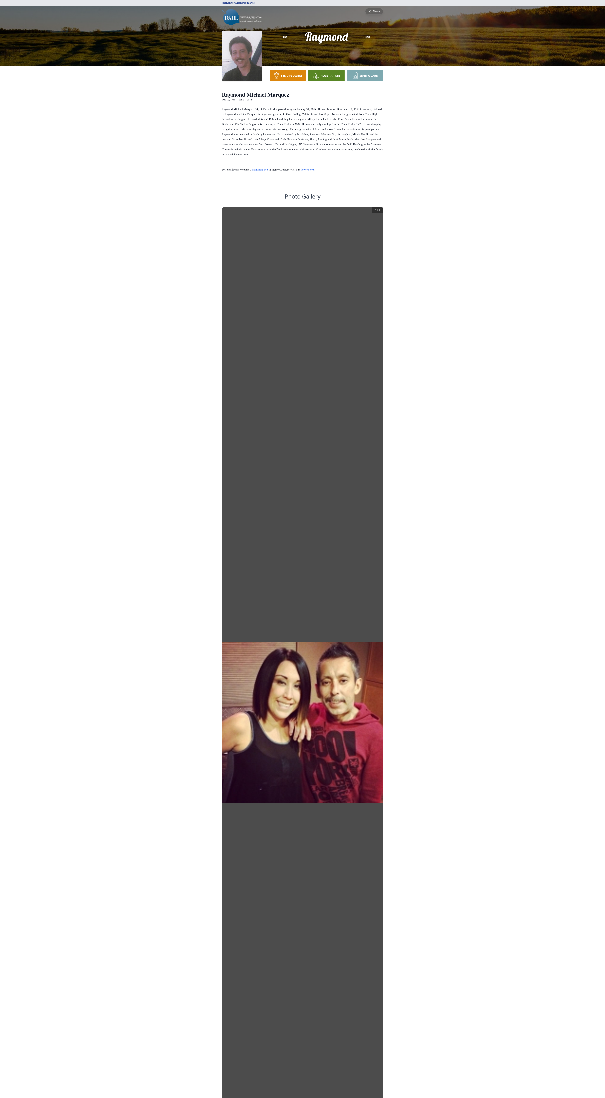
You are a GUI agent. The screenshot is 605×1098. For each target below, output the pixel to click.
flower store (307, 169)
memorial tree (260, 169)
